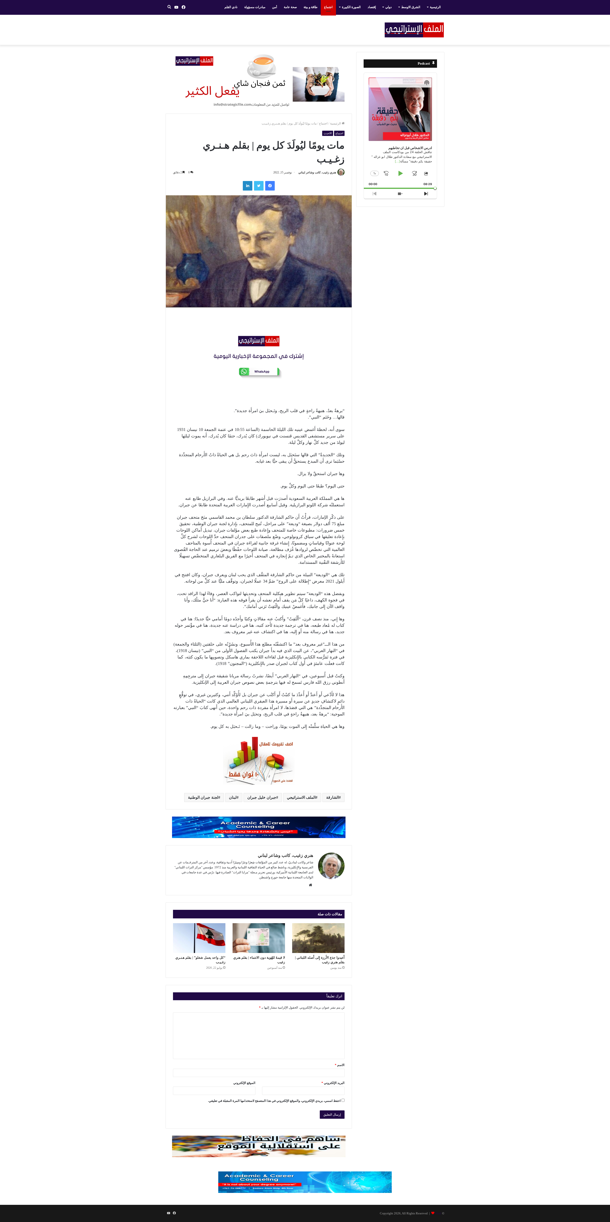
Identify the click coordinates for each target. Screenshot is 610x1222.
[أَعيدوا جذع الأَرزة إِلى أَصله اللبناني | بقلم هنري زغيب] (318, 938)
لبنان (233, 797)
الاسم (340, 1065)
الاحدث (328, 133)
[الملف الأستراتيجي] (414, 30)
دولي (388, 7)
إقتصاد (372, 7)
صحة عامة (290, 7)
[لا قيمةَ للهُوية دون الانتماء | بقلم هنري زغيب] (259, 938)
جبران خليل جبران (261, 797)
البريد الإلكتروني (333, 1083)
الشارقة (332, 797)
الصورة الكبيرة (351, 7)
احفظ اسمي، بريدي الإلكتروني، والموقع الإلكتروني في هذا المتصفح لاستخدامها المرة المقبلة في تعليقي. (274, 1101)
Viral (438, 1213)
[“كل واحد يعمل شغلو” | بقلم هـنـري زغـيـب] (199, 938)
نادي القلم (231, 7)
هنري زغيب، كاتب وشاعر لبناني (317, 172)
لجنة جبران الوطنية (203, 797)
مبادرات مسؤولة (254, 7)
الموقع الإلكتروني (244, 1083)
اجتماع (328, 7)
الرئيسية (435, 7)
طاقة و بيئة (310, 7)
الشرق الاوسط (410, 7)
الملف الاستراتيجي (301, 797)
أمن (274, 7)
